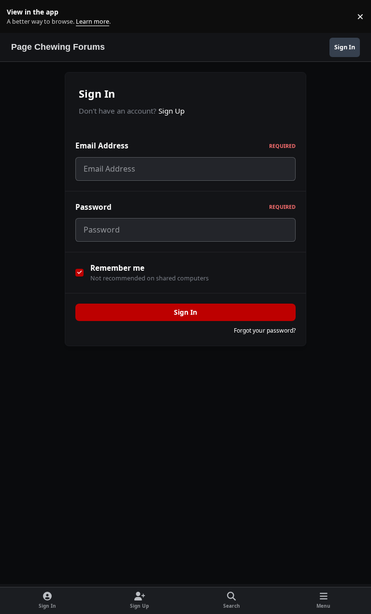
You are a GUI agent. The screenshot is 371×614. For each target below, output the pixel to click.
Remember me (117, 268)
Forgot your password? (265, 330)
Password (185, 207)
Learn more (18, 16)
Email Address (185, 146)
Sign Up (171, 111)
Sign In (185, 312)
